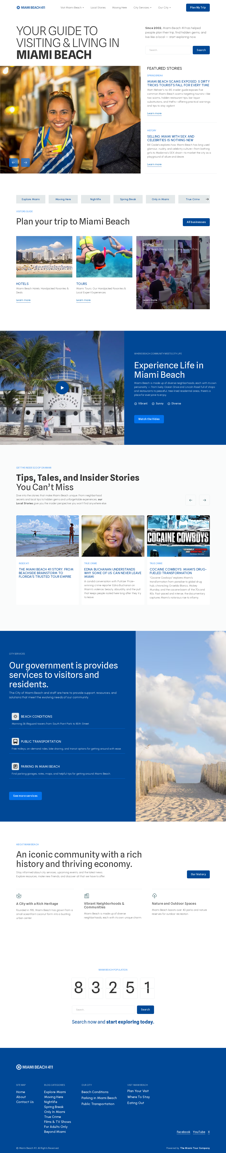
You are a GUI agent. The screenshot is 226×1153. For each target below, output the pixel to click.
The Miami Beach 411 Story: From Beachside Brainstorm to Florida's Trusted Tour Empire (46, 573)
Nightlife (50, 1102)
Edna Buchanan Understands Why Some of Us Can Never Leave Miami (112, 573)
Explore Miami (55, 1092)
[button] (72, 7)
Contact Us (25, 1102)
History (151, 130)
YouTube (199, 1132)
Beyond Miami (55, 1132)
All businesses (196, 222)
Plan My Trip (198, 7)
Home (20, 1092)
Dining (148, 244)
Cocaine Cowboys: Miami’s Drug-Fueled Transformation (178, 571)
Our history (198, 874)
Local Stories (98, 7)
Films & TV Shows (57, 1122)
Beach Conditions (36, 716)
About (21, 1097)
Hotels (22, 284)
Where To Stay (138, 1097)
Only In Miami (54, 1112)
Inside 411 (24, 563)
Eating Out (135, 1103)
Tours (81, 284)
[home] (30, 7)
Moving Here (119, 7)
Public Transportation (41, 741)
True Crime (90, 563)
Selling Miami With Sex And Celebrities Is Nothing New (170, 138)
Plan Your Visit (138, 1091)
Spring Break (155, 75)
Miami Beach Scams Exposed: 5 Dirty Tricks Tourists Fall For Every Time (178, 83)
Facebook (183, 1132)
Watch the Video (149, 419)
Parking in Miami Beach (40, 766)
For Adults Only (56, 1127)
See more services (25, 795)
